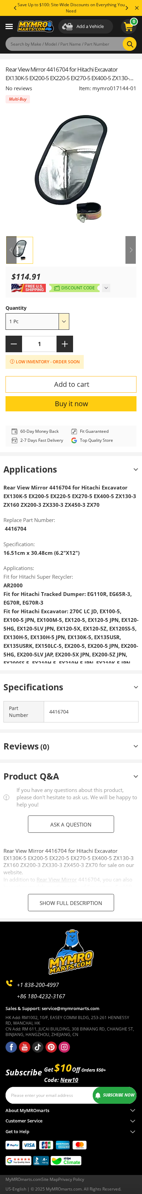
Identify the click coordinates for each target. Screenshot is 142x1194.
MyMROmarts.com (23, 1179)
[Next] (126, 7)
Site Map (49, 1179)
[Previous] (15, 7)
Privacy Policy (71, 1179)
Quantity (16, 308)
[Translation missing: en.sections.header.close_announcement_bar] (136, 7)
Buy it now (71, 403)
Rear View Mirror (57, 879)
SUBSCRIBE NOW (118, 1095)
